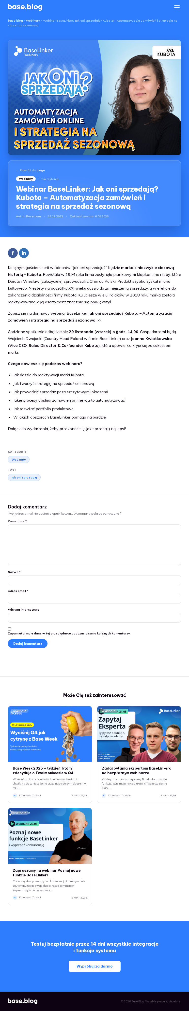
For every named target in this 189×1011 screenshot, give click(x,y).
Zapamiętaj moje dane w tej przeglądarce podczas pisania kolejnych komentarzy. (69, 633)
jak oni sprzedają (24, 477)
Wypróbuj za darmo (95, 966)
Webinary (33, 20)
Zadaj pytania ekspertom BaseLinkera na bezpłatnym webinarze (137, 770)
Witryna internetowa (24, 609)
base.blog (15, 20)
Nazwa (14, 572)
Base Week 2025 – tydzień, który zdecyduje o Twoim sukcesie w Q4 (43, 770)
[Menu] (177, 7)
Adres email (18, 591)
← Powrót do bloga (30, 170)
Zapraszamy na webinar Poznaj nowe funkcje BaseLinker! (47, 872)
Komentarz (17, 521)
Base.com (33, 216)
